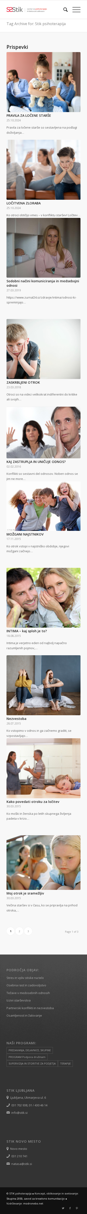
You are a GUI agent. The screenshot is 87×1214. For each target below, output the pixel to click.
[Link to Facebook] (70, 1208)
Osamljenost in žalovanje (24, 1015)
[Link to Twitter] (63, 1208)
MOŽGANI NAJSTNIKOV (25, 534)
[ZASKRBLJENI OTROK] (43, 349)
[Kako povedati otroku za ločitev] (43, 768)
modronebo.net (33, 1203)
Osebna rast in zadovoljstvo (26, 985)
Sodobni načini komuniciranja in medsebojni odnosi (42, 283)
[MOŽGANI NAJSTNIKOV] (43, 506)
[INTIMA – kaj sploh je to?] (43, 598)
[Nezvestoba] (43, 685)
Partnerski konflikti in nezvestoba (30, 1008)
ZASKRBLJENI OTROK (23, 382)
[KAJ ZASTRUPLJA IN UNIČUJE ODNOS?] (43, 432)
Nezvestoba (16, 718)
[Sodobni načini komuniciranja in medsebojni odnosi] (43, 248)
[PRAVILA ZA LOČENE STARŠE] (43, 82)
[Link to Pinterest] (77, 1208)
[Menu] (74, 9)
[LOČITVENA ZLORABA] (43, 170)
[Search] (63, 9)
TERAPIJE (65, 1063)
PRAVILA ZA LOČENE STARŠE (28, 115)
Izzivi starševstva (18, 1000)
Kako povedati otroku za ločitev (32, 801)
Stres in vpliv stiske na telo (25, 978)
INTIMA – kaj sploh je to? (26, 631)
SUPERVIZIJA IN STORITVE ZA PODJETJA (32, 1063)
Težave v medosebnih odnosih (28, 993)
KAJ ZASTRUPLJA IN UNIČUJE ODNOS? (36, 461)
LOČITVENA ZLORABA (23, 203)
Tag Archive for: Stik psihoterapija (36, 23)
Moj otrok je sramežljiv (25, 893)
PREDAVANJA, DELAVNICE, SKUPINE (30, 1050)
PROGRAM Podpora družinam (27, 1057)
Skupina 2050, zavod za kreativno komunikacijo (35, 1198)
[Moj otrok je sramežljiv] (43, 862)
